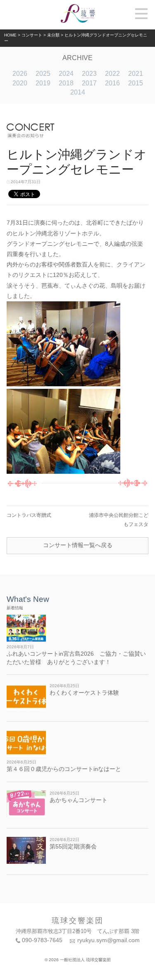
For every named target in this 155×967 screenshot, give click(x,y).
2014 (77, 92)
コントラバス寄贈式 (29, 515)
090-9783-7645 (42, 940)
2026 (19, 73)
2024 (66, 73)
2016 (112, 83)
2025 (43, 73)
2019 (43, 83)
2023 (89, 73)
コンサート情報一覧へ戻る (77, 545)
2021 (135, 73)
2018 (66, 83)
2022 (112, 73)
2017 (89, 83)
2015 (135, 83)
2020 (19, 83)
